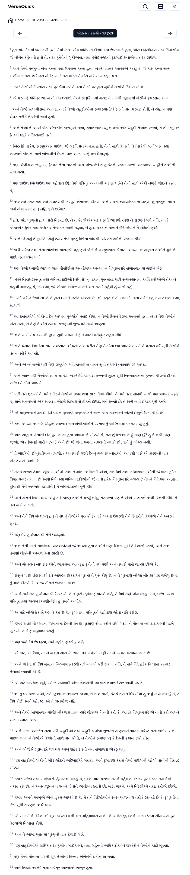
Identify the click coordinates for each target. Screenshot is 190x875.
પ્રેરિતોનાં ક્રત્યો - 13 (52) (95, 33)
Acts (54, 20)
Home (19, 20)
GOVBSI (38, 20)
